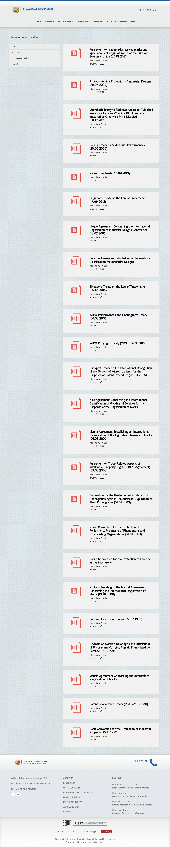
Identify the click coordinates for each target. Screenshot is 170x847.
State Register (101, 21)
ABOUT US (68, 778)
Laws (14, 46)
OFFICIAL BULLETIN (72, 787)
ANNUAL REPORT (71, 806)
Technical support (90, 831)
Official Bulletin (65, 21)
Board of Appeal (83, 21)
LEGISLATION (69, 783)
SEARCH (67, 811)
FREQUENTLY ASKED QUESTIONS (78, 792)
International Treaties (20, 58)
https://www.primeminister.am (125, 784)
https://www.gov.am (120, 793)
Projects (15, 64)
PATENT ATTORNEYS (72, 802)
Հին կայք (106, 831)
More (132, 21)
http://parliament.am (121, 801)
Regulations (16, 52)
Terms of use (63, 831)
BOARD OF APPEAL (72, 797)
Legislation (49, 21)
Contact (147, 10)
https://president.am (120, 810)
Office (38, 21)
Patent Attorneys (118, 21)
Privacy (76, 831)
